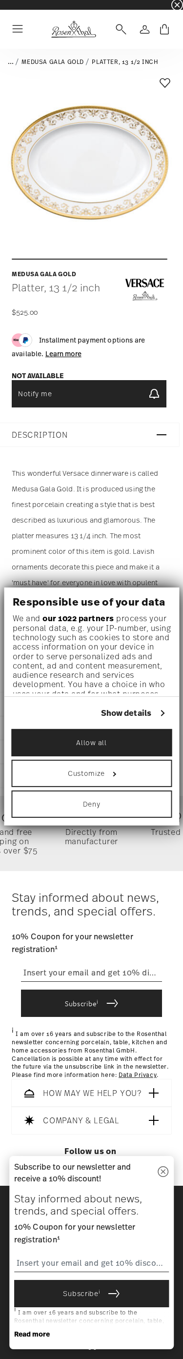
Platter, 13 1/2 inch (125, 62)
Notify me (35, 393)
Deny (92, 804)
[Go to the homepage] (73, 29)
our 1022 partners (78, 618)
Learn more (63, 353)
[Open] (119, 29)
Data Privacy (138, 1075)
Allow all (91, 742)
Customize (86, 773)
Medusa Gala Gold (52, 62)
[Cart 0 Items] (164, 29)
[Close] (163, 1172)
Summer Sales (20, 4)
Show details (126, 713)
